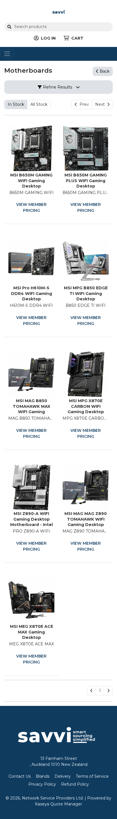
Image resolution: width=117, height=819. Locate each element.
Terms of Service (92, 776)
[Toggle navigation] (7, 54)
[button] (100, 691)
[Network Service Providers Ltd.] (58, 11)
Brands (42, 776)
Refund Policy (75, 784)
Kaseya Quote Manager (58, 804)
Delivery (63, 776)
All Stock (38, 104)
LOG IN (48, 38)
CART (77, 38)
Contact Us (20, 776)
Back (104, 71)
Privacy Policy (42, 784)
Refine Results (57, 87)
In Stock (16, 104)
